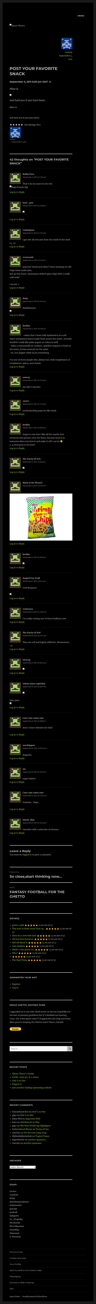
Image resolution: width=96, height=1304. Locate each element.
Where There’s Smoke (23, 1073)
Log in (15, 987)
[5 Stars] (22, 124)
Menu (81, 16)
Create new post (18, 1258)
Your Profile (15, 1264)
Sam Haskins (18, 946)
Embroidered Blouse (22, 1129)
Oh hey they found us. (23, 939)
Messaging (15, 1276)
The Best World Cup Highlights (35, 1125)
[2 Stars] (13, 124)
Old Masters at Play (29, 1122)
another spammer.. (37, 1139)
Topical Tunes (42, 1136)
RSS (12, 1289)
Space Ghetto (15, 1297)
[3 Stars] (16, 124)
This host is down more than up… (28, 928)
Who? (15, 953)
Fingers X (17, 1084)
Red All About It (20, 942)
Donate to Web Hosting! (22, 1282)
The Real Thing (19, 960)
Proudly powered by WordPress (34, 1297)
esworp (68, 52)
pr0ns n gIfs (18, 925)
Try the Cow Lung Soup (35, 1132)
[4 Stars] (19, 124)
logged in (27, 854)
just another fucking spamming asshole (32, 1087)
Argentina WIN (32, 1118)
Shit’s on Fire (19, 1080)
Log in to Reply (17, 192)
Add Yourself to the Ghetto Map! (26, 1270)
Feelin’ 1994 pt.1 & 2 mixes (25, 1077)
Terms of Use (42, 1129)
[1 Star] (11, 124)
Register (16, 984)
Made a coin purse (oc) (23, 949)
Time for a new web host (24, 935)
